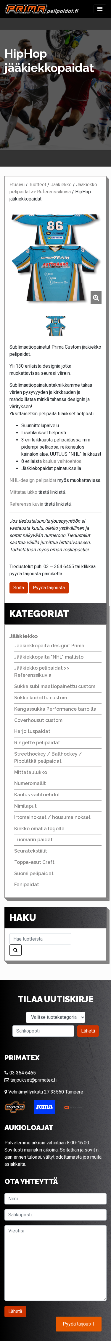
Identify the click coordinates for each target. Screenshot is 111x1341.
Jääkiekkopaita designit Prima (49, 645)
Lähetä (88, 1031)
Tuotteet (37, 184)
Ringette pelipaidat (37, 742)
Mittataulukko (23, 492)
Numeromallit (30, 783)
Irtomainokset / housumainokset (52, 817)
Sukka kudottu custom (40, 698)
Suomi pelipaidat (34, 873)
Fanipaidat (26, 884)
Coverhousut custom (38, 720)
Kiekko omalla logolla (39, 828)
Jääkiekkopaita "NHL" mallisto (48, 657)
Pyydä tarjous (78, 1324)
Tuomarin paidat (33, 839)
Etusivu (17, 184)
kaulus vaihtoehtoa (62, 461)
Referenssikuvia (26, 504)
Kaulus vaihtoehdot (37, 795)
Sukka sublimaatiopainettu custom (54, 686)
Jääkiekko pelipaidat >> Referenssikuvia (41, 671)
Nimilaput (25, 806)
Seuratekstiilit (30, 851)
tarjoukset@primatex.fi (33, 1080)
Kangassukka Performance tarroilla (55, 709)
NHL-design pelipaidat (32, 480)
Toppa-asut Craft (34, 862)
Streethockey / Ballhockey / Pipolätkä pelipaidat (48, 757)
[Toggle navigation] (100, 8)
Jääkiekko (61, 184)
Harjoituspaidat (32, 731)
